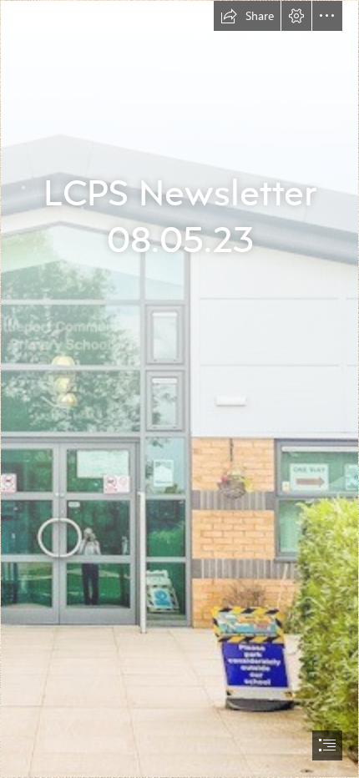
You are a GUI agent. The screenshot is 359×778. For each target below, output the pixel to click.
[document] (179, 389)
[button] (247, 16)
